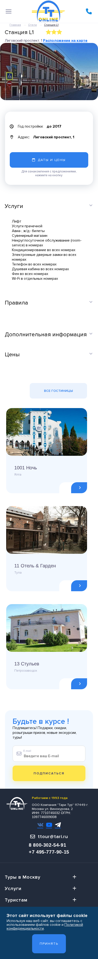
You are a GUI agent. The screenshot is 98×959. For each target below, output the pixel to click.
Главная (15, 25)
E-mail (27, 751)
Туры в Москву (22, 877)
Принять (49, 944)
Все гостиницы (58, 391)
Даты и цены (52, 160)
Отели (32, 25)
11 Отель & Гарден (35, 565)
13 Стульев (26, 663)
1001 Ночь (25, 467)
